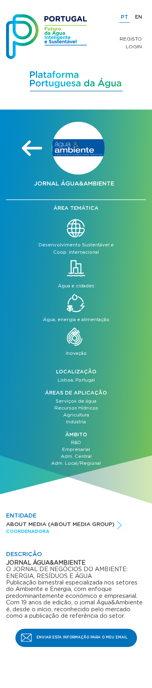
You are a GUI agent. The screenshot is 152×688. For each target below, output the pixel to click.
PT (124, 17)
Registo (131, 39)
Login (134, 46)
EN (138, 17)
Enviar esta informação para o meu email (82, 637)
